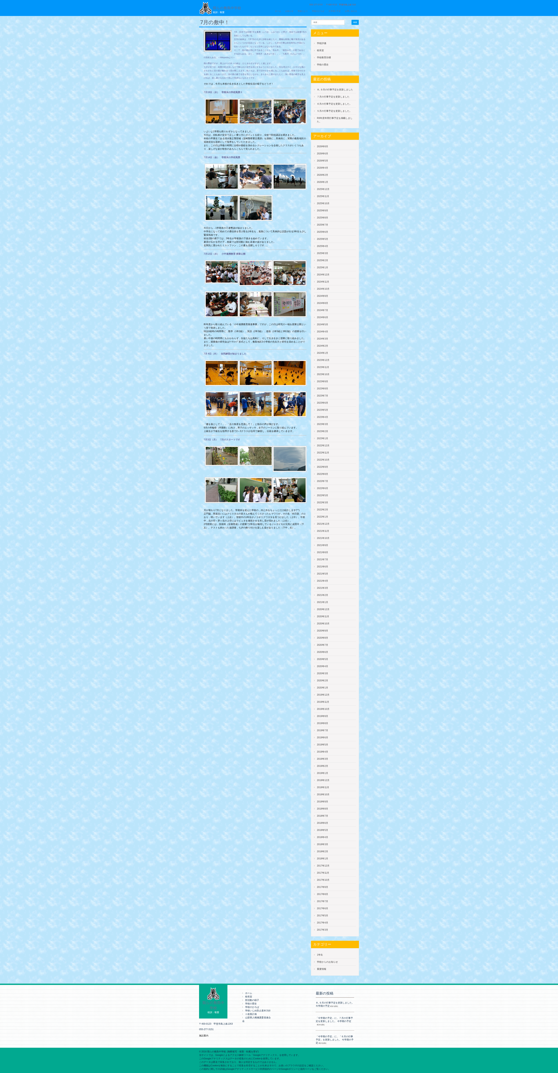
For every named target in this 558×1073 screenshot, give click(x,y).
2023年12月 (323, 360)
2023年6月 (322, 403)
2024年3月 (322, 338)
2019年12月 (323, 695)
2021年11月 (323, 531)
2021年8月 (322, 552)
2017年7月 (322, 901)
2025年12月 (323, 189)
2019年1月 (322, 773)
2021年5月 (322, 573)
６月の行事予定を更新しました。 (334, 104)
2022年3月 (322, 502)
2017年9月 (322, 887)
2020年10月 (323, 623)
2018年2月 (322, 851)
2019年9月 (322, 716)
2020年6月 (322, 652)
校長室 (320, 50)
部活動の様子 (252, 1000)
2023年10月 (323, 374)
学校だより (303, 11)
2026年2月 (322, 175)
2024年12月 (323, 274)
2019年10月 (323, 709)
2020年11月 (323, 616)
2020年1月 (322, 687)
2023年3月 (322, 424)
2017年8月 (322, 894)
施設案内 (203, 1035)
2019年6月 (322, 737)
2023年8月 (322, 388)
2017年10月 (323, 880)
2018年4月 (322, 837)
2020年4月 (322, 666)
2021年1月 (322, 602)
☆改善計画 (251, 1014)
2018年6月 (322, 823)
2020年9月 (322, 630)
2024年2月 (322, 346)
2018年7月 (322, 816)
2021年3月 (322, 588)
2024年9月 (322, 296)
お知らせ (289, 11)
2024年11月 (323, 281)
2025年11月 (323, 196)
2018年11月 (323, 787)
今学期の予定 (334, 11)
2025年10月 (323, 203)
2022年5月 (322, 495)
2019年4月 (322, 752)
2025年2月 (322, 260)
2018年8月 (322, 808)
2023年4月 (322, 417)
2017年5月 (322, 915)
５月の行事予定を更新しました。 (334, 111)
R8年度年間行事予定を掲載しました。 (335, 120)
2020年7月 (322, 645)
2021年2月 (322, 595)
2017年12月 (323, 865)
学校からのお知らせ (327, 962)
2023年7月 (322, 395)
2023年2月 (322, 431)
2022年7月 (322, 481)
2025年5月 (322, 239)
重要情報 (321, 969)
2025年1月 (322, 267)
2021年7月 (322, 559)
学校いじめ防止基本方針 (258, 1010)
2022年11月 (323, 452)
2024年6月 (322, 317)
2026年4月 (322, 168)
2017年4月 (322, 922)
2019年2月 (322, 766)
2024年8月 (322, 303)
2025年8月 (322, 217)
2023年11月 (323, 367)
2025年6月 (322, 232)
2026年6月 (322, 153)
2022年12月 (323, 445)
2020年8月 (322, 638)
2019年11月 (323, 702)
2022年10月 (323, 460)
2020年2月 (322, 680)
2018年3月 (322, 844)
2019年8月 (322, 723)
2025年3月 (322, 253)
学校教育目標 (324, 57)
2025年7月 (322, 225)
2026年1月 (322, 182)
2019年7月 (322, 730)
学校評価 (321, 43)
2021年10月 (323, 538)
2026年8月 (322, 146)
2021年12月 (323, 524)
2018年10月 (323, 794)
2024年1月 (322, 353)
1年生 (320, 955)
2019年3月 (322, 759)
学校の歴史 (323, 64)
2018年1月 (322, 858)
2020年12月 (323, 609)
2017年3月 (322, 930)
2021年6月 (322, 566)
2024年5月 (322, 324)
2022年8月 (322, 474)
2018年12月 (323, 780)
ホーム (278, 11)
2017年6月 (322, 908)
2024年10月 (323, 289)
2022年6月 (322, 488)
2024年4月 (322, 331)
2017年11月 (323, 873)
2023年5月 (322, 410)
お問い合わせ (351, 11)
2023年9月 (322, 381)
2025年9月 (322, 210)
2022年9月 (322, 467)
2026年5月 (322, 160)
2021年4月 (322, 581)
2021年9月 (322, 545)
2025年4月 (322, 246)
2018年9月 (322, 801)
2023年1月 (322, 438)
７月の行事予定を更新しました (333, 96)
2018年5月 (322, 830)
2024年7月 (322, 310)
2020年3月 (322, 673)
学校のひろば (318, 11)
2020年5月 (322, 659)
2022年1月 (322, 516)
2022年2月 (322, 509)
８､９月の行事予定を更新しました (335, 89)
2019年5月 (322, 744)
